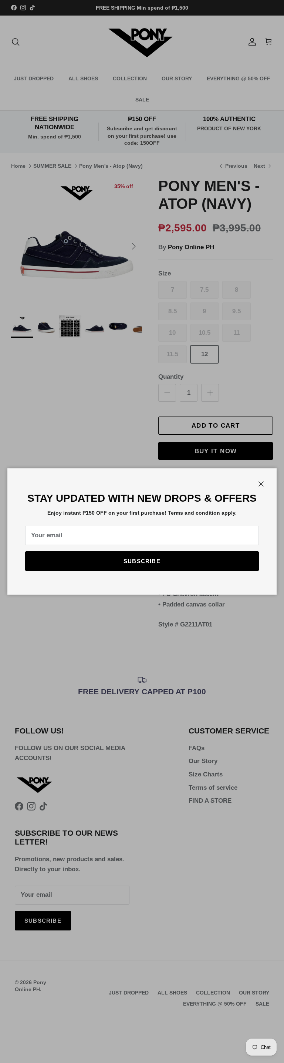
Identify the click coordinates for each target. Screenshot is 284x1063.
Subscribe (142, 561)
